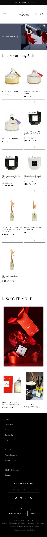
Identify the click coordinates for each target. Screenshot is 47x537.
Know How (9, 424)
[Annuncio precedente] (4, 2)
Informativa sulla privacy (36, 523)
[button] (4, 14)
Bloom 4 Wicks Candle (10, 91)
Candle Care (9, 435)
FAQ (6, 440)
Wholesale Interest (12, 470)
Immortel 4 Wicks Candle (11, 138)
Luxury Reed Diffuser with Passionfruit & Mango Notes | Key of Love (12, 229)
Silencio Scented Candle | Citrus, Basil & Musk (33, 177)
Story (7, 419)
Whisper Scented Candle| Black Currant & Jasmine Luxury (11, 178)
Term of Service (11, 455)
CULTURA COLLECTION (31, 406)
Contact (8, 475)
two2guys (22, 520)
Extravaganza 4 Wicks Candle (32, 92)
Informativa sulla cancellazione (24, 530)
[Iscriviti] (36, 489)
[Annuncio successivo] (42, 2)
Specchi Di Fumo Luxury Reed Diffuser (33, 228)
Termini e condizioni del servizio (20, 527)
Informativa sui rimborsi (17, 523)
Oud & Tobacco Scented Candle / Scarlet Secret (10, 403)
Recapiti (36, 527)
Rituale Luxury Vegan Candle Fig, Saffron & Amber (32, 133)
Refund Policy (10, 460)
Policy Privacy (10, 450)
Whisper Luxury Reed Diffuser (10, 277)
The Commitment (11, 430)
